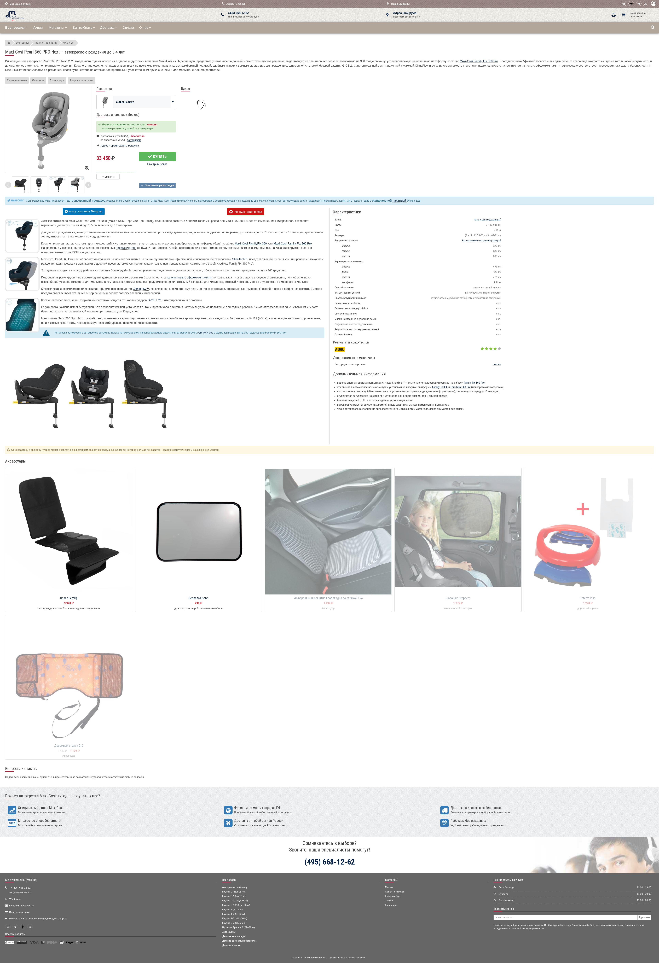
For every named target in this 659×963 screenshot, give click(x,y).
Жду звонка (644, 917)
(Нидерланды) (488, 219)
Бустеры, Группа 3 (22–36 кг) (238, 927)
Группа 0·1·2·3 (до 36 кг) (236, 905)
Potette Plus (588, 598)
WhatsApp (14, 899)
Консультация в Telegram (85, 211)
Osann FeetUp (69, 598)
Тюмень (389, 900)
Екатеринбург (392, 896)
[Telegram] (638, 3)
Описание (38, 80)
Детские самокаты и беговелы (239, 940)
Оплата (128, 27)
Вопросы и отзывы (81, 80)
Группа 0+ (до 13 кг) (233, 891)
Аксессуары (57, 80)
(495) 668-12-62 (238, 13)
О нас (143, 27)
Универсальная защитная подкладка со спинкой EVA (328, 598)
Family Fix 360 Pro (474, 382)
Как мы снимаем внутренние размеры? (481, 240)
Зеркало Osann (198, 598)
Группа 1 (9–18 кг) (232, 909)
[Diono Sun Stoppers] (458, 531)
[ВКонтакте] (623, 3)
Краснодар (391, 905)
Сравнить (109, 177)
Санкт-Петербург (394, 891)
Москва (389, 887)
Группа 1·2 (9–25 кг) (233, 914)
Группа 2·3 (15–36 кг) (234, 923)
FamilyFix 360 (205, 332)
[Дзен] (631, 3)
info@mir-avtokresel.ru (21, 905)
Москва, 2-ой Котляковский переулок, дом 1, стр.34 (38, 918)
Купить (159, 156)
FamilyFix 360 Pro (460, 387)
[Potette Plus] (587, 531)
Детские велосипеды (234, 936)
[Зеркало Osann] (198, 531)
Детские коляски (231, 945)
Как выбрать (82, 27)
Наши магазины (400, 3)
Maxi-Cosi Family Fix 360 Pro (479, 61)
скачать (497, 364)
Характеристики (17, 80)
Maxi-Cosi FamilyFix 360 (251, 243)
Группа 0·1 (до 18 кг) (234, 896)
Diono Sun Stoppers (458, 598)
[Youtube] (645, 3)
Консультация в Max (247, 211)
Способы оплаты (15, 934)
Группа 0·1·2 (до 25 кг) (235, 900)
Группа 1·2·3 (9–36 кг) (234, 918)
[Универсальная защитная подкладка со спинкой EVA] (328, 531)
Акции (38, 27)
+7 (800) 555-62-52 (20, 892)
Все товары (229, 880)
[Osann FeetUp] (68, 531)
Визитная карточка (19, 912)
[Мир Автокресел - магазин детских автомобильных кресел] (15, 15)
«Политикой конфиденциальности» (526, 928)
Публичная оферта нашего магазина (347, 957)
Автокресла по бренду (234, 887)
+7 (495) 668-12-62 (20, 887)
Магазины (56, 27)
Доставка (107, 27)
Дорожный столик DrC (68, 746)
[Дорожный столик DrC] (68, 679)
